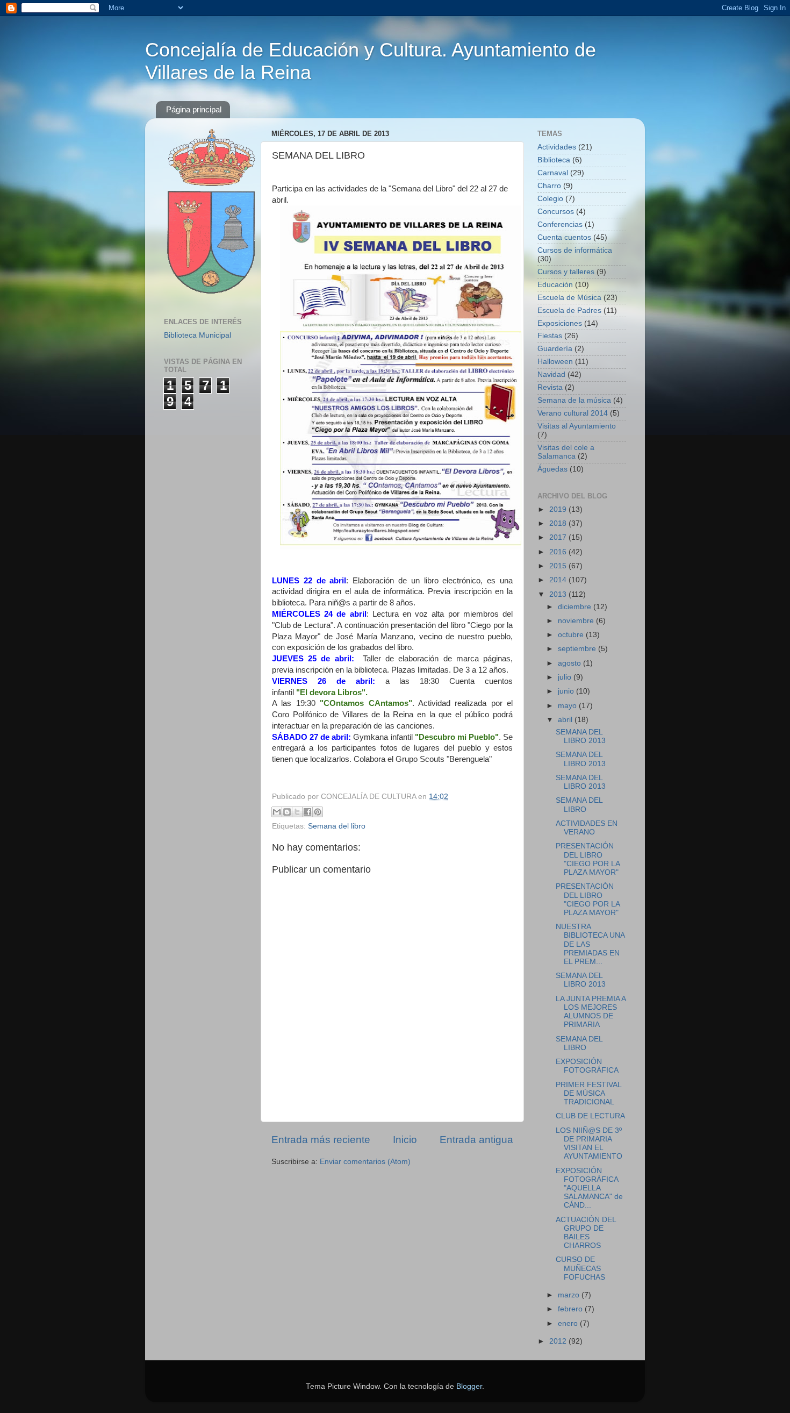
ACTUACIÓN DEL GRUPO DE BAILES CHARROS (586, 1233)
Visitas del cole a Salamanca (565, 452)
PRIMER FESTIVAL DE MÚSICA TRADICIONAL (588, 1093)
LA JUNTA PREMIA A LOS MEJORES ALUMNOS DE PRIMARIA (591, 1012)
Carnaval (552, 173)
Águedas (552, 469)
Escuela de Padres (569, 310)
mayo (568, 706)
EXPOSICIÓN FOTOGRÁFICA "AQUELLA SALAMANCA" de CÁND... (589, 1188)
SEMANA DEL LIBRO (579, 804)
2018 (559, 523)
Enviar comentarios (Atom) (365, 1162)
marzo (569, 1295)
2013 (559, 594)
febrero (571, 1309)
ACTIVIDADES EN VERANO (586, 827)
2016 (559, 552)
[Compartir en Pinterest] (317, 812)
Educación (555, 285)
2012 (559, 1341)
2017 (559, 537)
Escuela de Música (569, 298)
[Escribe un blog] (287, 812)
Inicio (405, 1139)
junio (567, 691)
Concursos (555, 212)
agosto (570, 663)
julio (565, 677)
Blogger (469, 1386)
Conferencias (560, 224)
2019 (559, 509)
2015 (559, 566)
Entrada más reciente (320, 1139)
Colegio (550, 199)
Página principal (193, 109)
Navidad (551, 374)
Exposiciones (559, 323)
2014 (559, 580)
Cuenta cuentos (564, 237)
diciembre (575, 607)
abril (566, 720)
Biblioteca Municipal (197, 335)
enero (569, 1323)
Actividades (556, 147)
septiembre (578, 649)
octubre (572, 635)
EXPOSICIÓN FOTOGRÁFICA (587, 1066)
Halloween (555, 362)
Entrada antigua (476, 1139)
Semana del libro (336, 826)
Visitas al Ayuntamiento (576, 426)
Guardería (554, 349)
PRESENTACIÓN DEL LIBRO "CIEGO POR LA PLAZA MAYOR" (588, 859)
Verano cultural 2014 (572, 413)
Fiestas (549, 336)
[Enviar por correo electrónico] (276, 812)
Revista (550, 387)
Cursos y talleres (565, 272)
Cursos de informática (574, 250)
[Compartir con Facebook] (307, 812)
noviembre (577, 621)
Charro (549, 186)
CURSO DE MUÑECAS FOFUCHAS (580, 1268)
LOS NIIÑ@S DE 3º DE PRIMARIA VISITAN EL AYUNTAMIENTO (589, 1143)
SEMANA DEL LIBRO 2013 (581, 736)
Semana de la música (574, 400)
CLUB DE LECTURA (590, 1116)
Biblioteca (553, 160)
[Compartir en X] (297, 812)
